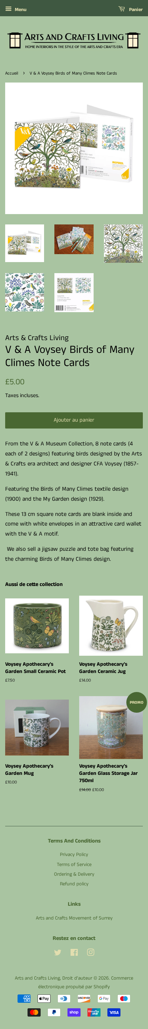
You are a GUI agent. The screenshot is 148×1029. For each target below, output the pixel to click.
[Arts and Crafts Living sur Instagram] (90, 954)
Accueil (11, 73)
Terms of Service (74, 864)
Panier (135, 9)
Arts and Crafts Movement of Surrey (74, 918)
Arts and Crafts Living (37, 978)
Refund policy (74, 884)
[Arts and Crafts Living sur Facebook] (74, 954)
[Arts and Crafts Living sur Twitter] (58, 954)
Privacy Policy (74, 854)
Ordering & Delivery (74, 874)
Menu (20, 9)
